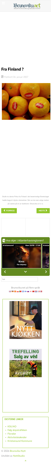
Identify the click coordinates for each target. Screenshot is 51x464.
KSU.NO (12, 426)
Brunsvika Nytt (18, 451)
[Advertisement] (25, 37)
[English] (10, 291)
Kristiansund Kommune (20, 441)
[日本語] (31, 291)
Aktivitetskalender (17, 437)
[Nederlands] (36, 291)
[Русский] (28, 291)
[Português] (20, 291)
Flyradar (12, 434)
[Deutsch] (12, 291)
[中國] (33, 291)
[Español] (15, 291)
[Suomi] (25, 291)
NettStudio (19, 456)
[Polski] (18, 291)
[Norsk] (41, 291)
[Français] (38, 291)
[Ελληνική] (23, 291)
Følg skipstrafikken (17, 430)
